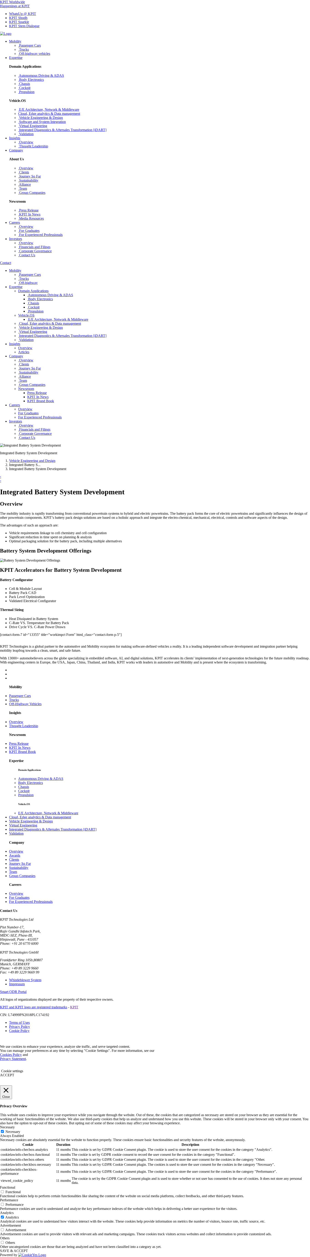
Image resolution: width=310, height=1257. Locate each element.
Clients (14, 859)
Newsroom (26, 389)
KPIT (74, 1007)
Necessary (12, 1132)
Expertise (15, 58)
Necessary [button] (7, 1127)
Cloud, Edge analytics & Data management (40, 817)
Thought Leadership (23, 726)
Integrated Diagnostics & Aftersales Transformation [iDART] (52, 829)
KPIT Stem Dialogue (24, 26)
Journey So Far (20, 863)
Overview (16, 722)
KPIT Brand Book (40, 401)
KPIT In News (38, 397)
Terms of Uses (19, 1022)
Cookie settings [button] (12, 1071)
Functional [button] (7, 1187)
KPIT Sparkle (19, 22)
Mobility (15, 41)
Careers (14, 222)
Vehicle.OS (26, 315)
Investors (15, 239)
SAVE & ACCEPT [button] (14, 1251)
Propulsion (26, 795)
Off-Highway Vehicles (25, 704)
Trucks (14, 700)
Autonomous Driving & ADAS (40, 779)
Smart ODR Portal (13, 992)
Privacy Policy (19, 1027)
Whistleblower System (25, 980)
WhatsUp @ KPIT (22, 14)
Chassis (23, 787)
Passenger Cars (20, 696)
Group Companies (22, 876)
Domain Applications (33, 291)
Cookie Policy (19, 1031)
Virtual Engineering (23, 825)
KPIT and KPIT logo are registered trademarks (33, 1007)
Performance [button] (9, 1200)
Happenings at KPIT (15, 6)
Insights (14, 138)
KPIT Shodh (18, 18)
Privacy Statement (13, 1059)
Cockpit (24, 791)
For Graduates (19, 897)
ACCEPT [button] (7, 1075)
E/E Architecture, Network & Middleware (48, 813)
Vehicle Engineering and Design (32, 461)
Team (13, 872)
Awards (14, 855)
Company (16, 150)
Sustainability (18, 868)
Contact (5, 263)
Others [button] (5, 1238)
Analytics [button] (7, 1213)
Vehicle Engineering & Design (31, 821)
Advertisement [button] (10, 1225)
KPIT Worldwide (12, 2)
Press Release (37, 393)
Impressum (17, 984)
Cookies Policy (11, 1055)
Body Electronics (30, 783)
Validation (16, 833)
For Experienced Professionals (31, 902)
